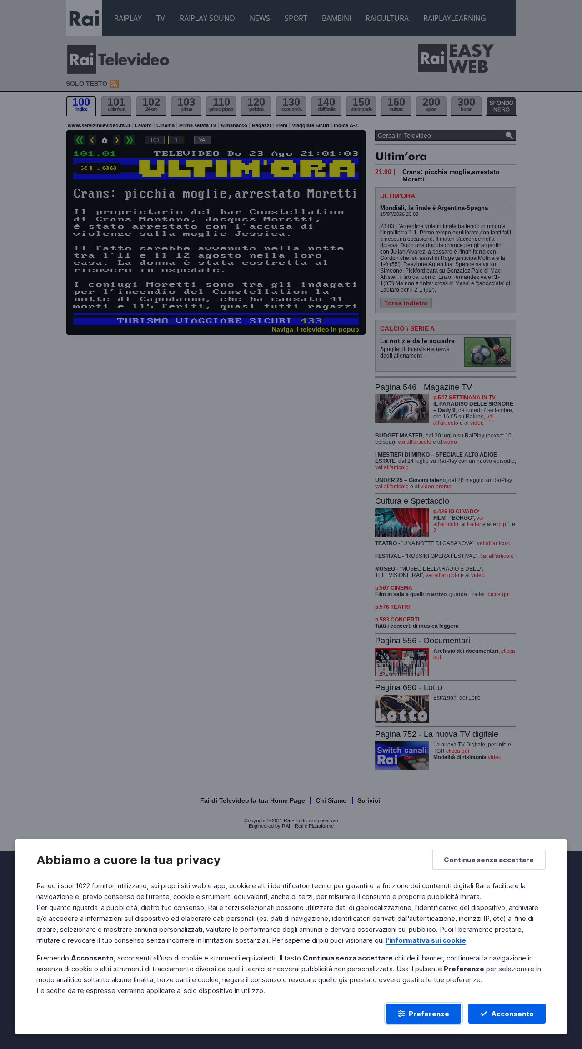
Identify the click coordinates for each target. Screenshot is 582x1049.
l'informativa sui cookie (426, 940)
